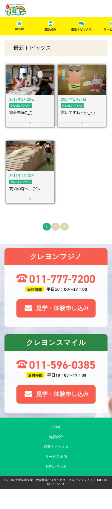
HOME (56, 427)
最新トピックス (56, 447)
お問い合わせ (56, 466)
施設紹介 (56, 437)
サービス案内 (56, 456)
